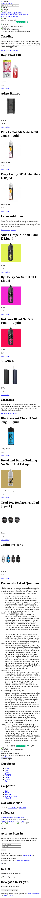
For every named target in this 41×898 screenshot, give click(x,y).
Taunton (7, 777)
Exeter (7, 768)
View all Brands (6, 757)
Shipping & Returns (11, 796)
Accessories (8, 16)
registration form (28, 855)
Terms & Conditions (7, 821)
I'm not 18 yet (13, 890)
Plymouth (8, 774)
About (7, 792)
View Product (5, 88)
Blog (6, 791)
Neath (7, 772)
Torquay (7, 779)
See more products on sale (9, 413)
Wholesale (8, 798)
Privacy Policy (19, 821)
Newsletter (8, 794)
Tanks (13, 14)
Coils (19, 14)
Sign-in (4, 850)
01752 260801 (12, 808)
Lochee (7, 770)
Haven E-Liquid (6, 13)
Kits (9, 14)
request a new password (22, 860)
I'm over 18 (5, 890)
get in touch (22, 808)
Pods (16, 14)
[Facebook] (12, 817)
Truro (6, 781)
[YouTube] (20, 817)
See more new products (8, 230)
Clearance (15, 16)
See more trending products (9, 50)
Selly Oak (8, 775)
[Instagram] (5, 817)
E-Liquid (14, 13)
